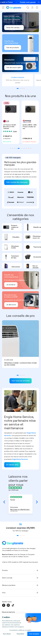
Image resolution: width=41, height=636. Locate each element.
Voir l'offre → (12, 328)
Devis (29, 328)
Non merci (20, 334)
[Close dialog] (37, 305)
